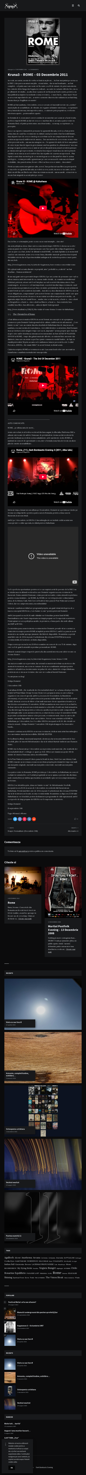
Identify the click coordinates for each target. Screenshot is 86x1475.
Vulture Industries (69, 1278)
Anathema (27, 1257)
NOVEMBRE (67, 1268)
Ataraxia (59, 1258)
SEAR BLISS (72, 1273)
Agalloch (9, 1257)
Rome (24, 813)
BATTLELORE (69, 1258)
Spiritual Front (18, 1278)
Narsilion (35, 1268)
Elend (50, 1261)
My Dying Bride (24, 1268)
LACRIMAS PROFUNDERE (43, 1264)
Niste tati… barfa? (12, 1423)
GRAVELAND (67, 1261)
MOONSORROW (10, 1268)
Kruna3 (17, 813)
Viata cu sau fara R (14, 1022)
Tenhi (32, 1278)
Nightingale (60, 1268)
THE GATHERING (40, 1278)
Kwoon (28, 1264)
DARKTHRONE (20, 1261)
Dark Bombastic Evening (44, 1467)
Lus (56, 1264)
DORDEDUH (32, 1261)
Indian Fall (9, 1264)
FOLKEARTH (58, 1261)
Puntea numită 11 (13, 1236)
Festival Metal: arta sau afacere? (22, 1302)
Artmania (51, 1258)
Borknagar (78, 1258)
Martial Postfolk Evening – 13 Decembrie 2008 (63, 929)
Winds (77, 1278)
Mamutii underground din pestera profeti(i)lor (37, 1312)
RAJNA (50, 1273)
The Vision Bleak (54, 1277)
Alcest (18, 1257)
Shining (8, 1277)
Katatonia (19, 1264)
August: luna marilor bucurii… (17, 1431)
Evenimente (34, 69)
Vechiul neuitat (12, 1182)
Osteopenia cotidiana (15, 1129)
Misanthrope (61, 1264)
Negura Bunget (47, 1268)
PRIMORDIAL (43, 1273)
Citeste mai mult (25, 919)
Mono (68, 1264)
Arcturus (44, 1258)
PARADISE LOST (33, 1273)
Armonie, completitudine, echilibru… (17, 1074)
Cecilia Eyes (9, 1261)
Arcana (36, 1257)
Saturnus (64, 1273)
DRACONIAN (43, 1261)
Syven (27, 1278)
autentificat (23, 851)
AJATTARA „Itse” (11, 1438)
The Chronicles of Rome (24, 314)
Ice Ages (74, 1261)
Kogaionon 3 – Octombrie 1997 (30, 1325)
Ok (12, 1468)
